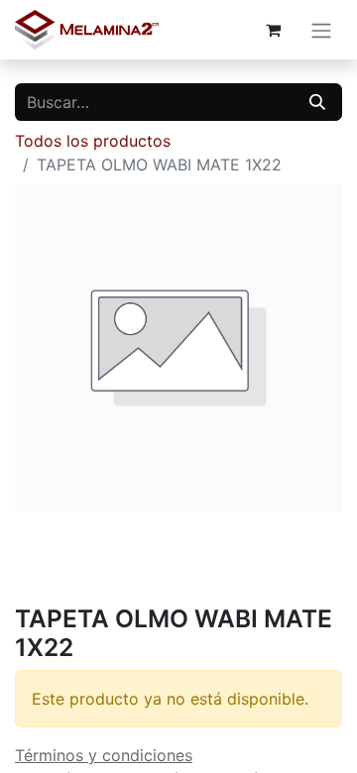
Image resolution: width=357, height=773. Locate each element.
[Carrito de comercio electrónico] (273, 30)
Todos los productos (93, 141)
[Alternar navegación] (321, 30)
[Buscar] (317, 102)
